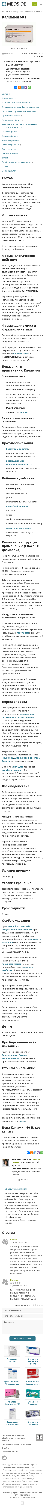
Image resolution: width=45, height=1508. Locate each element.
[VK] (4, 1457)
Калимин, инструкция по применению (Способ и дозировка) (20, 126)
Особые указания (10, 153)
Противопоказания (11, 115)
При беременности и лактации (16, 162)
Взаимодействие (10, 136)
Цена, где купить (10, 170)
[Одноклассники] (19, 87)
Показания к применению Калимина (19, 111)
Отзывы (5, 166)
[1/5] (3, 54)
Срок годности (9, 149)
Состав (5, 94)
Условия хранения (10, 144)
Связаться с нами (10, 1451)
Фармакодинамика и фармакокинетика (20, 107)
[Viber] (25, 87)
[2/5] (5, 54)
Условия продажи (10, 140)
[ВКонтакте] (15, 87)
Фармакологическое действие (16, 102)
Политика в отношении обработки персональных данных (14, 1438)
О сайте (5, 1448)
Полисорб (8, 757)
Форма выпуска (9, 98)
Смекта (6, 761)
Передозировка (9, 131)
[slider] (15, 1283)
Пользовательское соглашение (16, 1444)
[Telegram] (22, 87)
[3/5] (7, 54)
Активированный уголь (27, 757)
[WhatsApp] (29, 87)
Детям (5, 157)
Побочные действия (11, 120)
